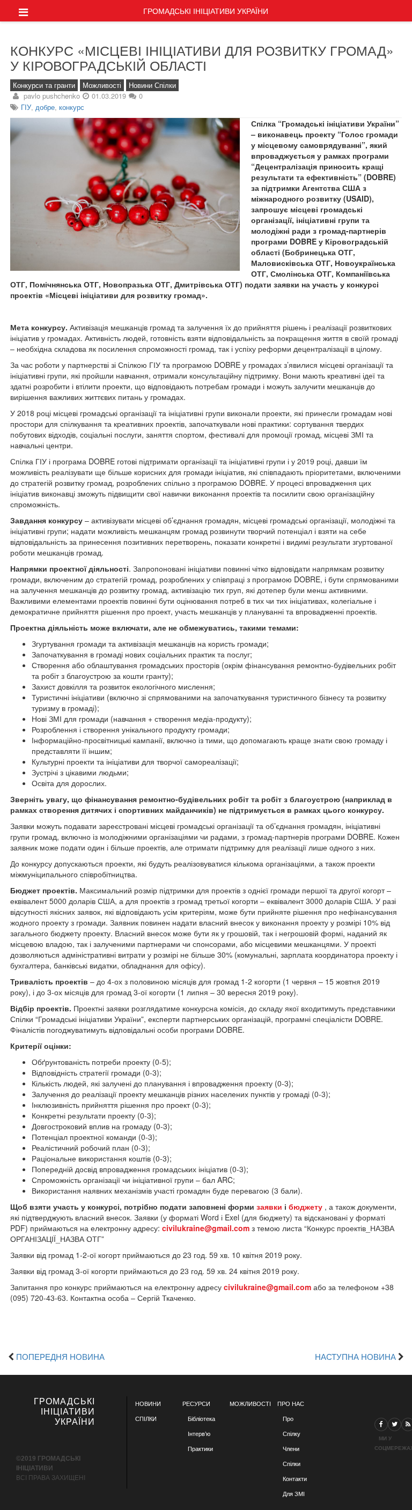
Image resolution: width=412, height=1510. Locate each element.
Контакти (295, 1479)
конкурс (71, 107)
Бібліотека (201, 1419)
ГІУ (26, 107)
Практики (200, 1449)
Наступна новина (355, 1356)
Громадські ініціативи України (205, 10)
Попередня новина (60, 1356)
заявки (269, 1206)
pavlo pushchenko (52, 96)
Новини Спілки (152, 85)
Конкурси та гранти (44, 85)
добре (45, 107)
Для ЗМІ (294, 1494)
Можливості (102, 85)
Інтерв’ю (199, 1434)
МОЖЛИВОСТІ (250, 1404)
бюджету (305, 1206)
